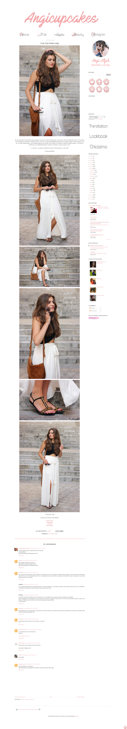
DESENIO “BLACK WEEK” (96, 231)
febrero (91, 190)
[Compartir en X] (59, 531)
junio (91, 182)
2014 (91, 168)
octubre (92, 174)
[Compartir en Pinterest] (63, 531)
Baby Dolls (99, 270)
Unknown (21, 572)
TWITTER (49, 524)
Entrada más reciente (20, 697)
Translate (100, 119)
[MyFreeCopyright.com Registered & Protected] (27, 709)
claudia (20, 560)
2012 (91, 197)
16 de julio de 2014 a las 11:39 (38, 548)
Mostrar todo (108, 239)
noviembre (92, 172)
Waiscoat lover (93, 218)
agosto (91, 178)
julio (91, 180)
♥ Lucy (20, 655)
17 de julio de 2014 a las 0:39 (34, 629)
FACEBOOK (50, 522)
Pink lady (99, 278)
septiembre (92, 176)
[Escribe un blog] (58, 531)
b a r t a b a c (93, 217)
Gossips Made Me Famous (96, 235)
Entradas (93, 308)
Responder (21, 555)
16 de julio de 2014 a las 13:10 (31, 608)
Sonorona (92, 252)
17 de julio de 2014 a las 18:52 (32, 643)
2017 (91, 162)
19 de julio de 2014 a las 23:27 (33, 664)
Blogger (77, 716)
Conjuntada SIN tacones (24, 548)
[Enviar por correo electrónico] (56, 531)
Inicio (51, 697)
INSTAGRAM (49, 525)
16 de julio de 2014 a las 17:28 (31, 619)
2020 (91, 158)
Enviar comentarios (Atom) (27, 699)
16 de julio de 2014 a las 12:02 (30, 584)
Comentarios (94, 310)
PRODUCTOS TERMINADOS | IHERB (98, 253)
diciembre (92, 170)
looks (56, 533)
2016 (91, 164)
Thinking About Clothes (24, 636)
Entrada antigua (80, 697)
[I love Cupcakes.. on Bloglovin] (94, 319)
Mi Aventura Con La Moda (96, 229)
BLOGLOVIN (49, 520)
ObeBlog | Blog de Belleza (96, 245)
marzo (91, 188)
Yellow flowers (100, 287)
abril (91, 186)
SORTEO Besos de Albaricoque (101, 262)
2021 (91, 156)
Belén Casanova (23, 629)
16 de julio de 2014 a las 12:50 (30, 595)
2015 (91, 166)
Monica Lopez (22, 664)
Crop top (51, 533)
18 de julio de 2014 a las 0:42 (29, 655)
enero (91, 192)
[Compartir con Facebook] (61, 531)
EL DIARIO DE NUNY (95, 205)
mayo (91, 184)
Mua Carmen (22, 643)
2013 (91, 195)
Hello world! (92, 236)
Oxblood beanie (100, 295)
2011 (91, 199)
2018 (91, 160)
